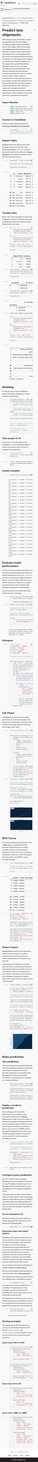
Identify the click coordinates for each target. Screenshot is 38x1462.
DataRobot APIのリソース (11, 18)
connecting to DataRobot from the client (16, 126)
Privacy (15, 1455)
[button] (31, 106)
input (11, 1267)
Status (27, 1455)
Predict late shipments (10, 23)
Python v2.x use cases (25, 20)
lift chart (6, 717)
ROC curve (7, 845)
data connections (24, 1273)
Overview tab (16, 1223)
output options (21, 1267)
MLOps (24, 1117)
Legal (9, 1455)
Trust (21, 1455)
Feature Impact (7, 951)
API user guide (27, 18)
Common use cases (8, 20)
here (19, 593)
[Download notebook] (35, 30)
